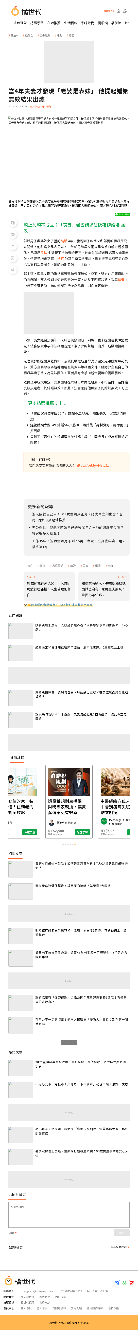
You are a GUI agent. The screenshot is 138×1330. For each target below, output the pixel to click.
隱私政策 (113, 1308)
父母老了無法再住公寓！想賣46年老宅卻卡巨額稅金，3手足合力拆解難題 (81, 954)
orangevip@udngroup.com (38, 1291)
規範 (11, 1233)
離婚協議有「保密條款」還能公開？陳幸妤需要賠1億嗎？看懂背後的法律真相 (81, 999)
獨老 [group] (71, 35)
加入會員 (26, 1308)
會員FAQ (44, 1302)
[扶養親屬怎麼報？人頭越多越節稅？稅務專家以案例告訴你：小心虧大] (20, 631)
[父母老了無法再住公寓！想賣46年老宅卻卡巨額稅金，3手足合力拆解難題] (20, 958)
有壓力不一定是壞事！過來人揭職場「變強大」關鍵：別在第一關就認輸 (81, 1021)
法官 (30, 565)
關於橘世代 (27, 1297)
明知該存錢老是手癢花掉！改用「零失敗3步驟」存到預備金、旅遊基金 (81, 932)
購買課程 (108, 10)
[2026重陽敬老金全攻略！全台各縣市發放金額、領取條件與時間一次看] (20, 1068)
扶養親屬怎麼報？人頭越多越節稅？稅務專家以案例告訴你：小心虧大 (81, 627)
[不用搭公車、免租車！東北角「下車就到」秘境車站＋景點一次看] (20, 1090)
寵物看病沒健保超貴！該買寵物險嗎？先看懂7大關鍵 (73, 885)
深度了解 (29, 832)
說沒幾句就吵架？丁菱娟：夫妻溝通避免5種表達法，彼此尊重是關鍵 (81, 716)
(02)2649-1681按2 (71, 1291)
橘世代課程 (27, 1302)
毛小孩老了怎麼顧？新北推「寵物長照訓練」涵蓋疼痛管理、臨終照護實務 (81, 1131)
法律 (42, 565)
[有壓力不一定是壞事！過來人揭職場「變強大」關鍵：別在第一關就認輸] (20, 1025)
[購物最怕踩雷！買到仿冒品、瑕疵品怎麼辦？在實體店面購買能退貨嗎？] (20, 698)
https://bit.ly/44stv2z (92, 465)
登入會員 (42, 1308)
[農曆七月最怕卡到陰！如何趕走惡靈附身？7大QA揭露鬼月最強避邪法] (20, 869)
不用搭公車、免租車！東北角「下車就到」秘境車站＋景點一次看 (81, 1084)
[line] (124, 1282)
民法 (85, 565)
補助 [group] (59, 35)
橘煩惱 (103, 22)
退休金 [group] (29, 35)
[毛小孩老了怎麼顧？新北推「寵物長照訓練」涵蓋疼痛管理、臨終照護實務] (20, 1135)
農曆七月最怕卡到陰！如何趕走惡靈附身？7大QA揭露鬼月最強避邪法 (81, 865)
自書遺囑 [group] (45, 35)
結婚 (73, 565)
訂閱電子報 (59, 1308)
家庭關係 (57, 565)
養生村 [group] (15, 35)
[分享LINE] (12, 234)
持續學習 (37, 22)
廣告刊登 (44, 1297)
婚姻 (97, 565)
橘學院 (116, 22)
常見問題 (76, 1308)
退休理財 (20, 22)
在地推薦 (54, 22)
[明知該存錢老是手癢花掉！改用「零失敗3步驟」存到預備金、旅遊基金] (20, 936)
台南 (110, 565)
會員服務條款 (95, 1308)
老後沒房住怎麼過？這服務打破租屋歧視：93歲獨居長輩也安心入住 (82, 1153)
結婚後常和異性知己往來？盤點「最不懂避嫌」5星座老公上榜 (79, 647)
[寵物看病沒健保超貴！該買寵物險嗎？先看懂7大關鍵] (20, 891)
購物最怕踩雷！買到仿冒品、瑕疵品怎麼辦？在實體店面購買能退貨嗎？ (81, 694)
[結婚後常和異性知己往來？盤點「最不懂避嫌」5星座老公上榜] (20, 653)
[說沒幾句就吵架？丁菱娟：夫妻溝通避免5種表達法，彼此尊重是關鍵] (20, 720)
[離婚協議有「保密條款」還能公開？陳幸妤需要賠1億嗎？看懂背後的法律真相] (20, 1003)
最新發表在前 (119, 1247)
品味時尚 (87, 22)
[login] (118, 11)
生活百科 (70, 22)
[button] (125, 11)
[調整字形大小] (12, 270)
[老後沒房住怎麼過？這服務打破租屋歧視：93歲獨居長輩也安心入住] (20, 1157)
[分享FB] (12, 223)
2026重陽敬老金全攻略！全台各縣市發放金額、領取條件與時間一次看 (82, 1064)
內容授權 (60, 1297)
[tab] (63, 844)
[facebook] (117, 1282)
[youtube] (131, 1282)
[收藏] (12, 258)
